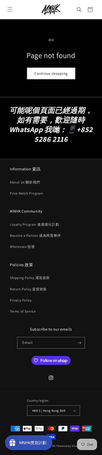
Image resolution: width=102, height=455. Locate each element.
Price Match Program (26, 193)
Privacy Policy (20, 300)
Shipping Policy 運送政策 (30, 278)
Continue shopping (51, 73)
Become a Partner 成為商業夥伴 (35, 235)
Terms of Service (23, 311)
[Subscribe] (79, 343)
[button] (9, 9)
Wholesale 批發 (22, 246)
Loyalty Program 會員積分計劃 (34, 224)
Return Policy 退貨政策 (28, 289)
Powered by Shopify (69, 446)
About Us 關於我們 (25, 182)
